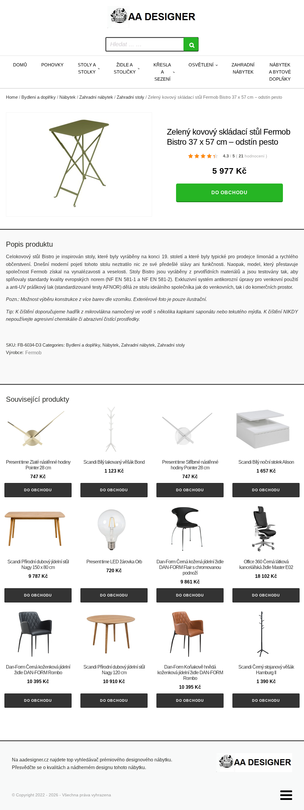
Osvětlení (201, 64)
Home (12, 97)
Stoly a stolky (87, 68)
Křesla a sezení (162, 72)
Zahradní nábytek (243, 68)
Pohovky (52, 64)
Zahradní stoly (130, 97)
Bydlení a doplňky (38, 97)
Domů (20, 64)
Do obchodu (229, 192)
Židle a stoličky (125, 68)
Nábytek (67, 97)
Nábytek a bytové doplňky (280, 72)
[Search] (190, 44)
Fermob (33, 352)
